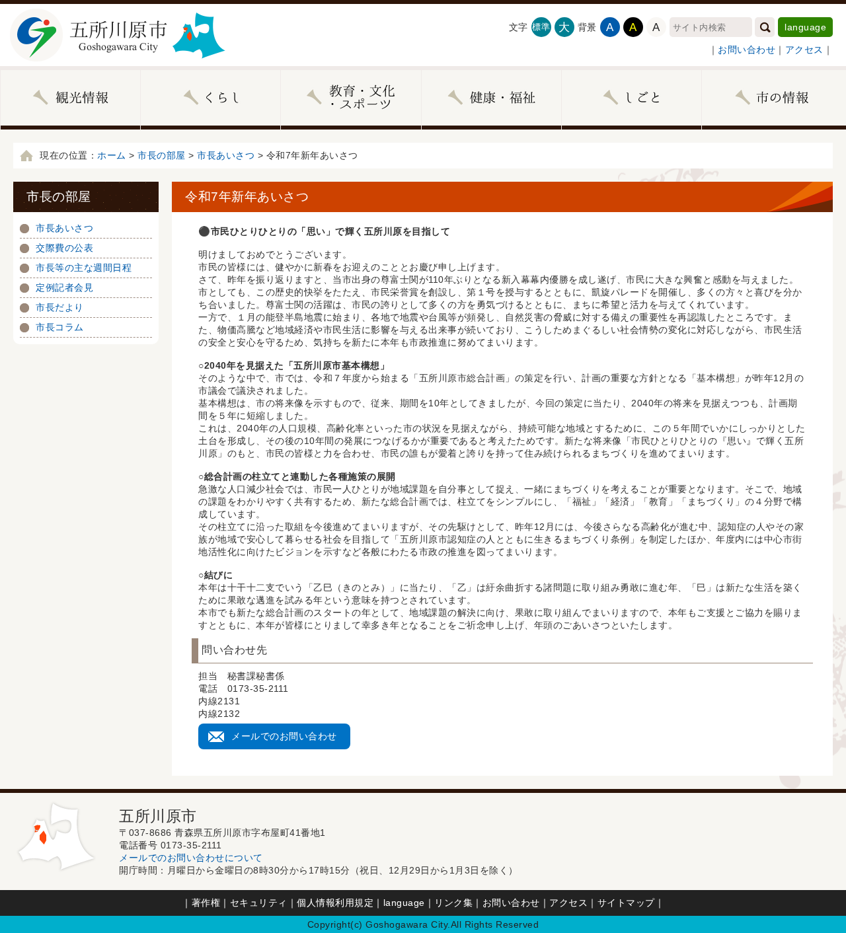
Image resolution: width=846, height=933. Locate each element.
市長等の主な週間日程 (84, 267)
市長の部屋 (161, 155)
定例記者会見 (64, 287)
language (805, 27)
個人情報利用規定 (335, 902)
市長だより (60, 307)
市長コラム (60, 327)
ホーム (111, 155)
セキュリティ (259, 902)
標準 (541, 27)
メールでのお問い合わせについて (191, 857)
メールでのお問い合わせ (284, 736)
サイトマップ (626, 902)
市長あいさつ (225, 155)
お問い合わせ (746, 49)
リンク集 (453, 902)
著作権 (206, 902)
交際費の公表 (64, 248)
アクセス (804, 49)
